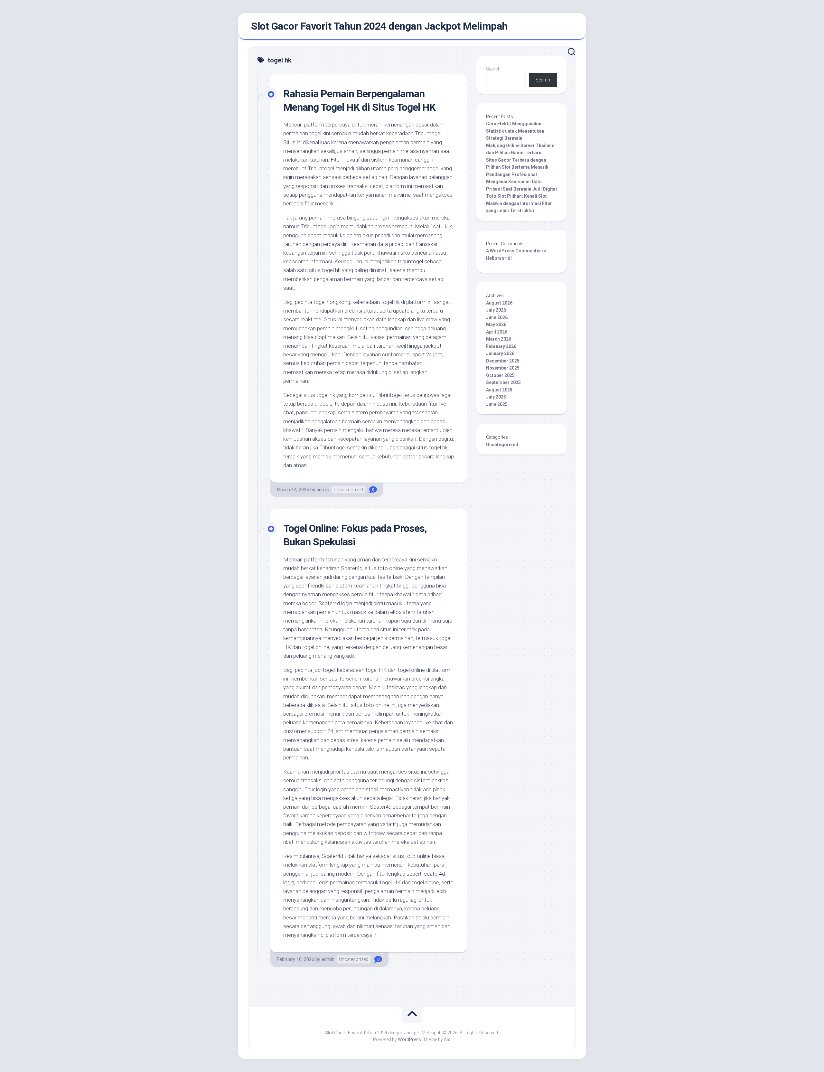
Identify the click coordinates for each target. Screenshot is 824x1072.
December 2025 (503, 360)
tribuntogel (410, 261)
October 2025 (500, 375)
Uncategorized (348, 489)
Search (493, 68)
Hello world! (499, 258)
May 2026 (496, 324)
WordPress (409, 1039)
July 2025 (496, 397)
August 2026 (499, 303)
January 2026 (500, 353)
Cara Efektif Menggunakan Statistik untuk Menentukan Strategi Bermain (515, 131)
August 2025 (499, 389)
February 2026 (501, 346)
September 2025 (503, 382)
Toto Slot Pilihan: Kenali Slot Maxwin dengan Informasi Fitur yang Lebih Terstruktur (519, 203)
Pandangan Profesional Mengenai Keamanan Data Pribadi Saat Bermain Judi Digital (521, 182)
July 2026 (496, 310)
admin (322, 490)
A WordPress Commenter (513, 250)
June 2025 (497, 404)
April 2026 (496, 331)
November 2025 (503, 368)
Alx (447, 1039)
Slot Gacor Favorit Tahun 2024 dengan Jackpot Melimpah (379, 26)
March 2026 (498, 339)
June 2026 (497, 317)
